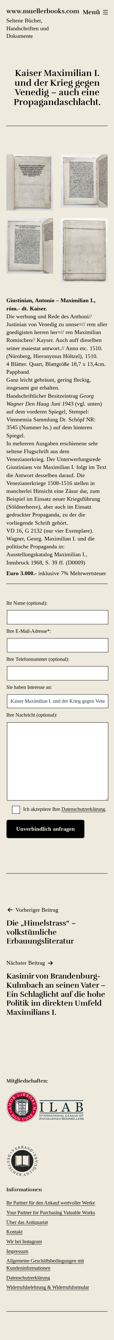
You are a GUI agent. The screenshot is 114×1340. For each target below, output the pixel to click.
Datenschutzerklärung (83, 809)
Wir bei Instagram (24, 1242)
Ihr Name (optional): (26, 603)
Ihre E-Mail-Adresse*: (28, 631)
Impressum (17, 1251)
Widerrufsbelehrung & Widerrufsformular (47, 1287)
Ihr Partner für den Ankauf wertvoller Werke (50, 1203)
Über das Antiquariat (27, 1222)
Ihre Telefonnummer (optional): (37, 659)
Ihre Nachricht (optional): (31, 715)
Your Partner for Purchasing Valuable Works (50, 1213)
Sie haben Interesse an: (29, 687)
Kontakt (14, 1232)
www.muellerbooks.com (42, 11)
